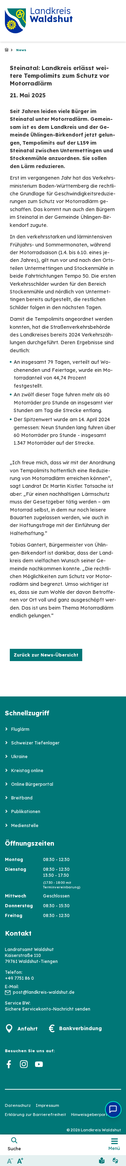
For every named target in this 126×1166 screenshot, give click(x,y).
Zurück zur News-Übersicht (46, 655)
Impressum (47, 1105)
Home (6, 50)
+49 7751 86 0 (19, 978)
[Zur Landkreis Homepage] (15, 20)
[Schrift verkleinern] (10, 1160)
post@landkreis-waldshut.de (44, 992)
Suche (14, 1148)
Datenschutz (18, 1105)
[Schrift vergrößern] (20, 1160)
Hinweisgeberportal (91, 1114)
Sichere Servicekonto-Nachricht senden (47, 1009)
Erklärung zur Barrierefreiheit (35, 1114)
